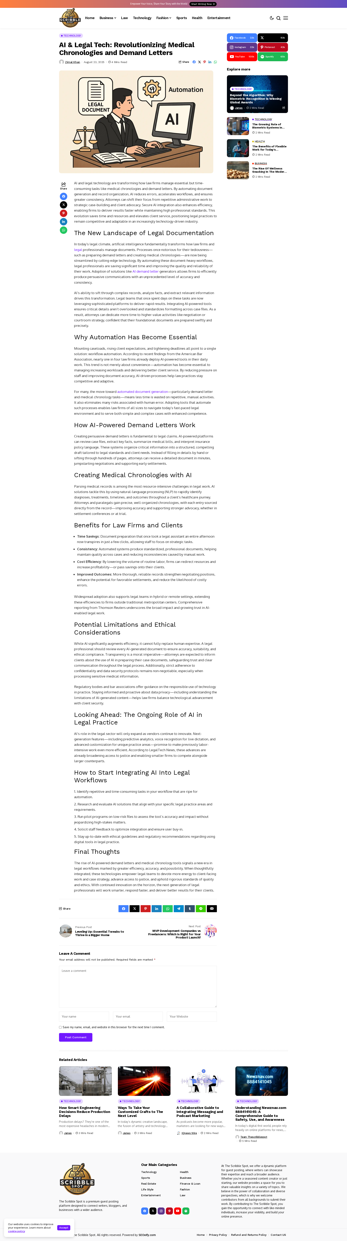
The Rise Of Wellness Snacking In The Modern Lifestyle (269, 170)
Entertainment (151, 1195)
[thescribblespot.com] (70, 18)
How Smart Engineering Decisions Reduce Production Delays (84, 1111)
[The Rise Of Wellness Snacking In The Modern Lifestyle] (238, 170)
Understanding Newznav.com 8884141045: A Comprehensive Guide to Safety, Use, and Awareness (260, 1113)
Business (185, 1177)
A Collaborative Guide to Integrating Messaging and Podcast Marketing (200, 1111)
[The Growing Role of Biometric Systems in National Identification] (238, 126)
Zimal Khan (72, 62)
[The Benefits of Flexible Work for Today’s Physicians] (238, 148)
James (239, 107)
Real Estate (148, 1183)
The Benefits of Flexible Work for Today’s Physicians (269, 148)
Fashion (185, 1189)
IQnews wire (189, 1133)
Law (182, 1195)
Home (201, 1234)
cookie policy (16, 1231)
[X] (152, 1211)
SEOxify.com (147, 1235)
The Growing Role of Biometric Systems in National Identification (268, 126)
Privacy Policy (218, 1234)
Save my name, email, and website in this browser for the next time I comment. (114, 1027)
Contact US (278, 1234)
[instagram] (161, 1211)
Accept (63, 1227)
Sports (145, 1177)
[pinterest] (169, 1211)
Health (184, 1172)
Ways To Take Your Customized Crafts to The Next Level (140, 1111)
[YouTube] (177, 1211)
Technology (149, 1172)
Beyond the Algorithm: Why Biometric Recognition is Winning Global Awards (256, 98)
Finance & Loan (190, 1183)
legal (78, 250)
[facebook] (144, 1211)
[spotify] (185, 1211)
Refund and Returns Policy (248, 1234)
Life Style (147, 1189)
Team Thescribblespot (253, 1136)
